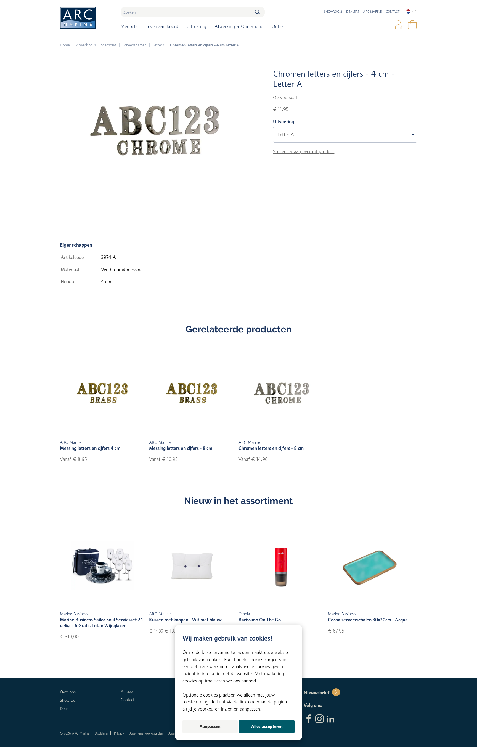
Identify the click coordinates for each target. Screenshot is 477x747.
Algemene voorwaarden (146, 733)
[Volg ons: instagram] (319, 719)
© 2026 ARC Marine (74, 733)
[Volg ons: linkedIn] (330, 719)
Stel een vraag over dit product (303, 151)
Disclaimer (101, 733)
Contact (392, 12)
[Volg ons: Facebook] (308, 719)
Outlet (278, 26)
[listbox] (411, 11)
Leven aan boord (161, 26)
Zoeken (257, 12)
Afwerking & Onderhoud (238, 26)
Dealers (352, 12)
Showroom (333, 12)
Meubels (129, 26)
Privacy (119, 733)
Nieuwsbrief (316, 692)
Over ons (68, 692)
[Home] (86, 18)
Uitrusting (196, 26)
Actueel (127, 691)
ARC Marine (372, 12)
